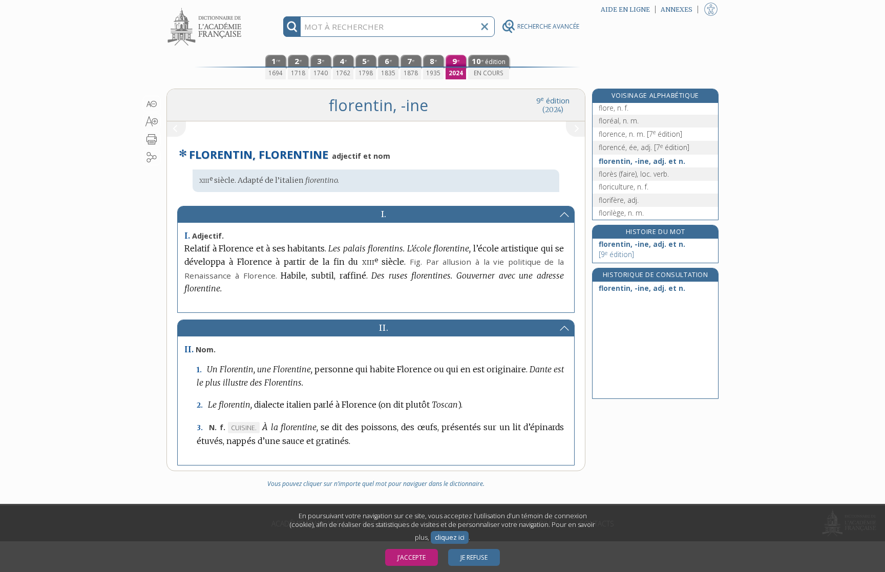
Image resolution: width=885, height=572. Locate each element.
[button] (152, 104)
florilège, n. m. (621, 213)
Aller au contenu (206, 9)
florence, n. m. (640, 134)
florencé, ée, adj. (644, 147)
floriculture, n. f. (623, 187)
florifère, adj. (619, 200)
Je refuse (474, 557)
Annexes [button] (676, 9)
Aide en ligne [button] (625, 9)
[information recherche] (292, 26)
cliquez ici (450, 537)
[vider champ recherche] (484, 26)
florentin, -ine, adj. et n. (642, 161)
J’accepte (411, 557)
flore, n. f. (613, 108)
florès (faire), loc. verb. (634, 174)
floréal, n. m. (619, 120)
